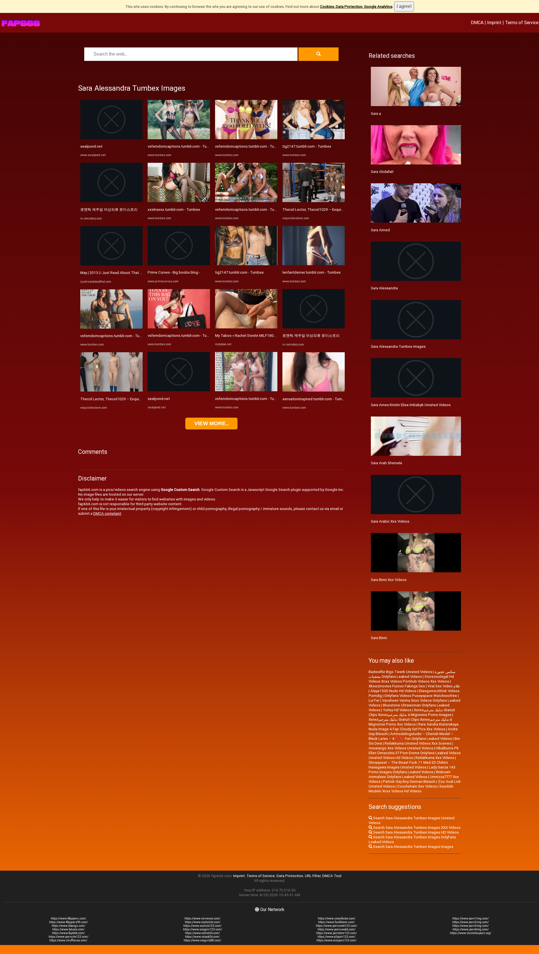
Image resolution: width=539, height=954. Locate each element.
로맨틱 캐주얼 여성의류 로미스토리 (109, 209)
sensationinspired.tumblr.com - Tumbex (315, 399)
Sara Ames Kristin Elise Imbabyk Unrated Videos (411, 404)
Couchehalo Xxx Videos (417, 786)
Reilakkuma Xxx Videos (434, 757)
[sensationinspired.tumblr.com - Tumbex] (313, 390)
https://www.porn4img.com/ (471, 929)
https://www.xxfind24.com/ (202, 933)
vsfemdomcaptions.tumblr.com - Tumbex (114, 335)
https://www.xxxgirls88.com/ (202, 940)
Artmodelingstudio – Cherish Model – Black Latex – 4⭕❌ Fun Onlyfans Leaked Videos (411, 736)
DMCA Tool (331, 875)
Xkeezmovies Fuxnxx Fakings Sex (397, 686)
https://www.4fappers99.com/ (68, 922)
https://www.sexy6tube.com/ (336, 918)
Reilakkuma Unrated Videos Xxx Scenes (418, 743)
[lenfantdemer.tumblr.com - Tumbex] (313, 264)
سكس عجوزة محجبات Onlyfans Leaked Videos (412, 674)
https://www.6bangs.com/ (68, 926)
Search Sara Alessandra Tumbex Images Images (412, 846)
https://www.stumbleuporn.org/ (470, 933)
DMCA (477, 22)
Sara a (376, 113)
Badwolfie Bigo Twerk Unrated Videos (400, 671)
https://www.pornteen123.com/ (336, 933)
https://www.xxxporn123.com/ (202, 929)
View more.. (211, 423)
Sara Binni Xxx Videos (388, 579)
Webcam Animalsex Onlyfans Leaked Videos (410, 774)
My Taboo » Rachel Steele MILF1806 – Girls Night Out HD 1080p (268, 335)
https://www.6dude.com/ (68, 929)
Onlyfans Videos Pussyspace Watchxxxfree (420, 695)
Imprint (494, 22)
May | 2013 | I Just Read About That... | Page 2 (118, 272)
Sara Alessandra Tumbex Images (398, 346)
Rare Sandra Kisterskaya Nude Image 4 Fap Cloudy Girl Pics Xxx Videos (413, 726)
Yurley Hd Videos (397, 710)
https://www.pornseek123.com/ (336, 926)
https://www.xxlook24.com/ (202, 937)
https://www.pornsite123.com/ (68, 937)
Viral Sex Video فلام (444, 686)
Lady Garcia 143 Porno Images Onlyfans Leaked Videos (412, 769)
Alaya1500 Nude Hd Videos (393, 690)
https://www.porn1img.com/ (470, 918)
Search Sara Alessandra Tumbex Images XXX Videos (416, 827)
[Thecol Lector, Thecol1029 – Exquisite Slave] (111, 390)
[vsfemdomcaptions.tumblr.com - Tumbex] (111, 327)
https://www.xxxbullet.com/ (202, 922)
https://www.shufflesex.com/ (68, 940)
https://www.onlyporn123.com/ (336, 940)
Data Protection (290, 875)
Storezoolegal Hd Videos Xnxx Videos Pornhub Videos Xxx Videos (411, 679)
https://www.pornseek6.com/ (336, 929)
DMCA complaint (107, 513)
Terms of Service (521, 22)
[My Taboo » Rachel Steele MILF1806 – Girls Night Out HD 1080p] (246, 327)
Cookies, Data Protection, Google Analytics (356, 6)
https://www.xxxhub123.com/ (202, 926)
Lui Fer (374, 700)
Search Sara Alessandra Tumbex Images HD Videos (415, 832)
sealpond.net (91, 146)
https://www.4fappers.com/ (68, 918)
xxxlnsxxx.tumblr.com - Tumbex (174, 209)
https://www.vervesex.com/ (202, 918)
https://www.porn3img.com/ (470, 926)
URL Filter (313, 875)
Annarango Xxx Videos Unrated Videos (401, 748)
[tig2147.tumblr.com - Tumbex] (246, 264)
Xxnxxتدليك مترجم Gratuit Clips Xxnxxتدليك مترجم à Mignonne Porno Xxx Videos (410, 722)
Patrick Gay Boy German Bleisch (409, 781)
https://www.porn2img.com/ (470, 922)
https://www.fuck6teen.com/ (336, 922)
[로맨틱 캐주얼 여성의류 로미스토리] (111, 200)
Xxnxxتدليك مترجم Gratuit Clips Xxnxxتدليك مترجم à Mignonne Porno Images (412, 712)
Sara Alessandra (384, 288)
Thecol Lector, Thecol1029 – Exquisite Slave (117, 399)
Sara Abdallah (382, 171)
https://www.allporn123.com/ (336, 937)
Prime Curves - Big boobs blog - (174, 272)
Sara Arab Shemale (386, 463)
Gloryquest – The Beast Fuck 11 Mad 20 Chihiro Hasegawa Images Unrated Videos (408, 765)
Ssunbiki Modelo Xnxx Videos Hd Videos (411, 788)
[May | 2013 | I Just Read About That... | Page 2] (111, 264)
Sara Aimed (380, 230)
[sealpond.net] (111, 138)
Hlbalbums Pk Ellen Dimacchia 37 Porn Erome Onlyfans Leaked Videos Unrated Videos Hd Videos (415, 753)
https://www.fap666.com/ (68, 933)
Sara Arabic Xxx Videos (390, 521)
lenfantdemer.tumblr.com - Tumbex (311, 272)
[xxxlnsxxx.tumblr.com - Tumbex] (179, 200)
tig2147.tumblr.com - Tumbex (239, 272)
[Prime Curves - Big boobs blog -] (179, 264)
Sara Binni (379, 637)
